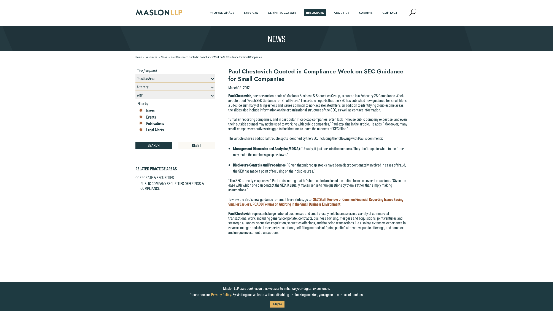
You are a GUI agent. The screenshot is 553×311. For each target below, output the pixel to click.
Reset (196, 145)
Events (151, 117)
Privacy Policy (221, 294)
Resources (151, 57)
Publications (155, 123)
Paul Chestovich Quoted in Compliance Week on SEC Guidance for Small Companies (216, 57)
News (164, 57)
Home (138, 57)
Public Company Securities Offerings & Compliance (172, 185)
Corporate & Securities (154, 177)
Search (154, 145)
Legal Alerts (155, 129)
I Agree (277, 303)
